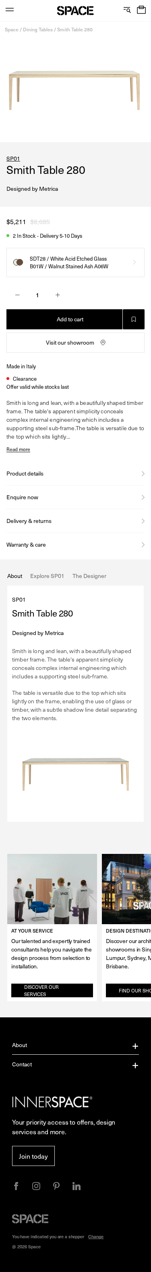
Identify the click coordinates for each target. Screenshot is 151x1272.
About (19, 1045)
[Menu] (9, 10)
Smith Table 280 (75, 29)
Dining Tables (38, 29)
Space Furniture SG (75, 10)
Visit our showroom (70, 342)
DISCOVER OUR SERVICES (41, 990)
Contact (22, 1064)
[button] (141, 10)
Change (95, 1236)
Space (12, 29)
